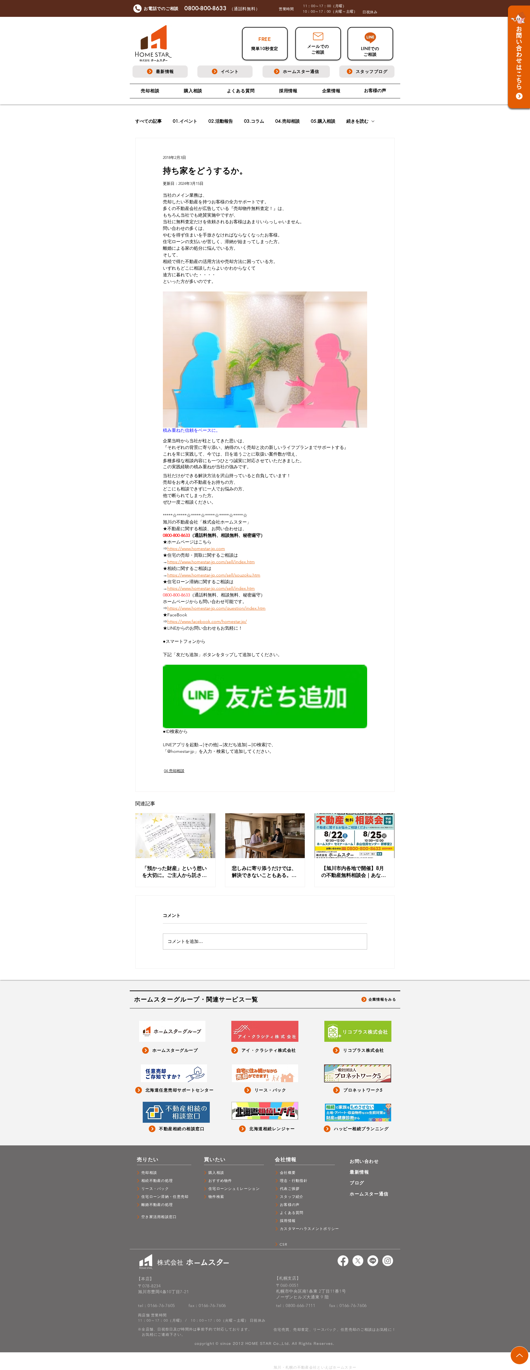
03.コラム (254, 121)
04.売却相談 (287, 121)
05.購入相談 (323, 121)
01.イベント (185, 121)
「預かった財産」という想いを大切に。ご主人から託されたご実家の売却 (174, 872)
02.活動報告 (220, 121)
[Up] (519, 1355)
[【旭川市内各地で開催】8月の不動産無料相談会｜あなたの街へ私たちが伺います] (354, 835)
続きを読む (357, 121)
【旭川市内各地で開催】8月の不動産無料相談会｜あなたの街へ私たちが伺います (353, 872)
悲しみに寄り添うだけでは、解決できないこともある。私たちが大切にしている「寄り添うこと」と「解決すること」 (264, 872)
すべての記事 (148, 121)
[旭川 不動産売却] (343, 1260)
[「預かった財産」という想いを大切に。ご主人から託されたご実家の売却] (175, 835)
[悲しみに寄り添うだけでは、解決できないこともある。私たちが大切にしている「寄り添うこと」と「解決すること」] (265, 835)
